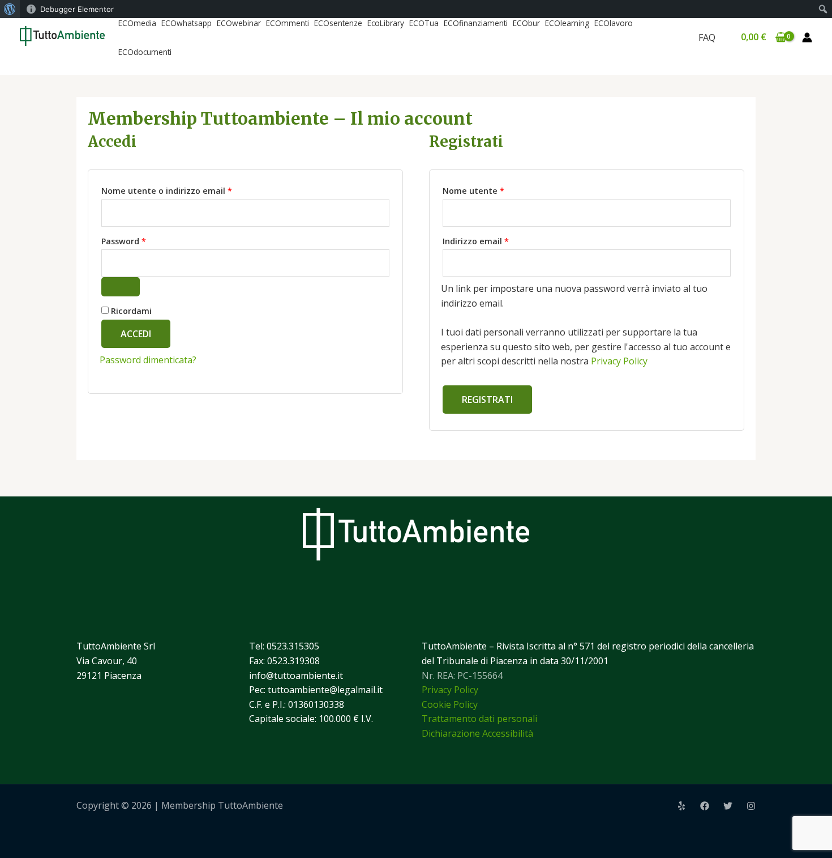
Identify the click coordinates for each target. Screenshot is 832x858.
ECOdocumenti (144, 51)
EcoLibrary (385, 23)
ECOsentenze (338, 23)
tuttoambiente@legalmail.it (325, 689)
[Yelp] (681, 805)
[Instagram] (751, 805)
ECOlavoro (613, 23)
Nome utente (492, 189)
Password (142, 240)
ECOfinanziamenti (476, 23)
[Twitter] (727, 805)
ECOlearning (567, 23)
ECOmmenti (287, 23)
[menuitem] (10, 9)
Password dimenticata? (148, 360)
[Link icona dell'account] (807, 37)
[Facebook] (704, 805)
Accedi (136, 334)
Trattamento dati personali (479, 718)
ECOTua (424, 23)
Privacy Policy (619, 361)
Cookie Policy (450, 704)
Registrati (487, 399)
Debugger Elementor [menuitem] (77, 9)
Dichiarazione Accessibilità (477, 733)
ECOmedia (137, 23)
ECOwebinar (239, 23)
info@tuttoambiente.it (296, 675)
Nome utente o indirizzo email (185, 189)
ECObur (526, 23)
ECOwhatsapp (186, 23)
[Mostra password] (120, 286)
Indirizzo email (494, 240)
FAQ (706, 37)
